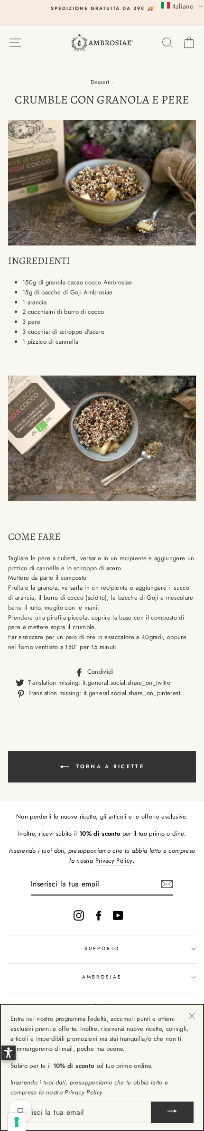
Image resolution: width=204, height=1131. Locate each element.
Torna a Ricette (108, 766)
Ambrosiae (102, 976)
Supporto (102, 948)
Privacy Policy (114, 860)
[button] (181, 5)
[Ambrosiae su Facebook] (98, 915)
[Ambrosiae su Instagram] (79, 915)
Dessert (100, 82)
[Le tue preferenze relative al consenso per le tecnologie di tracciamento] (17, 1122)
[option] (102, 8)
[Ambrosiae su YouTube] (118, 915)
